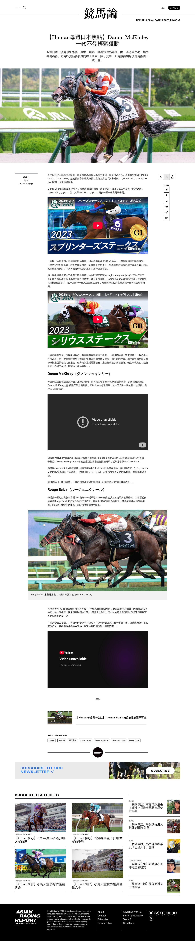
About (101, 912)
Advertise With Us (132, 912)
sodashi (62, 740)
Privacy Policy (105, 923)
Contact (102, 916)
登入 (163, 8)
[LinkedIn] (166, 201)
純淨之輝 (72, 740)
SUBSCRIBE (160, 770)
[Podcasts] (151, 918)
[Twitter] (166, 189)
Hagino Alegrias (118, 740)
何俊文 (26, 177)
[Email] (166, 218)
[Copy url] (166, 212)
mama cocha (86, 740)
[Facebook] (166, 195)
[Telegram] (166, 207)
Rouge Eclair (134, 740)
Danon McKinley (101, 740)
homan (51, 740)
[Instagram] (168, 913)
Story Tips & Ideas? (133, 916)
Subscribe (103, 919)
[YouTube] (151, 913)
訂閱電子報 (174, 8)
